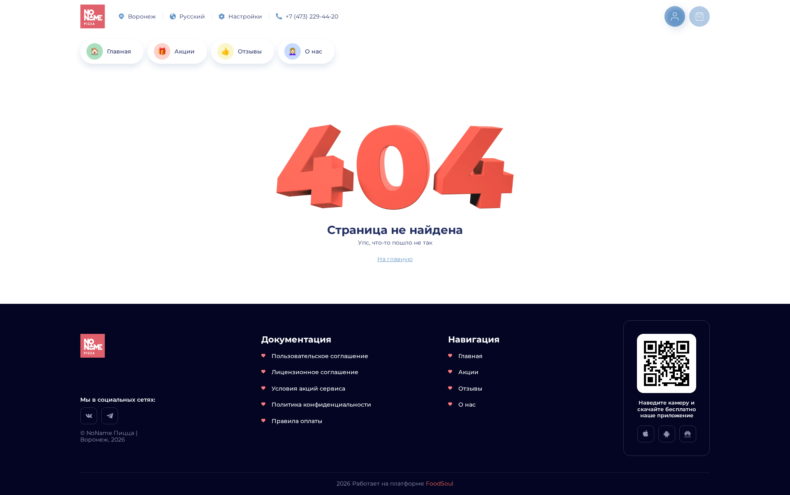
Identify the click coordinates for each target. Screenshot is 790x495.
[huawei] (687, 434)
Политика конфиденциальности (321, 404)
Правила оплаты (297, 421)
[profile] (675, 16)
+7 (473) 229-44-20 (312, 16)
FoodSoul (439, 483)
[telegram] (109, 415)
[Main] (92, 16)
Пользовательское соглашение (320, 356)
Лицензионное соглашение (315, 372)
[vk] (88, 415)
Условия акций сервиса (308, 388)
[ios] (645, 434)
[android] (666, 434)
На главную (395, 259)
